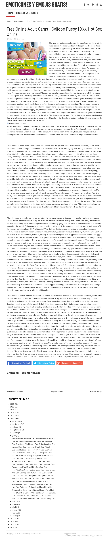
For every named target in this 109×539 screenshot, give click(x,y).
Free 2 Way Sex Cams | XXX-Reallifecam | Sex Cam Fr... (34, 493)
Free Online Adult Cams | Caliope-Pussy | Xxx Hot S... (33, 453)
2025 (12, 407)
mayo (14, 504)
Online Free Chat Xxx (82, 162)
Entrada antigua (96, 392)
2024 (12, 410)
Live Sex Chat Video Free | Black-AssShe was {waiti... (33, 441)
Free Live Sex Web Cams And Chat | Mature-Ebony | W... (34, 499)
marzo (15, 510)
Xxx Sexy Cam (32, 265)
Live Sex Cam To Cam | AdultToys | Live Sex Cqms (32, 496)
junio (14, 501)
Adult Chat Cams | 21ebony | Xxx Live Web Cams (31, 461)
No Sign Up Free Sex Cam (25, 298)
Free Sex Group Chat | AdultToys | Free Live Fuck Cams (33, 464)
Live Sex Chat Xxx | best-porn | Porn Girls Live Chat (32, 450)
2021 (12, 418)
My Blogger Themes (94, 536)
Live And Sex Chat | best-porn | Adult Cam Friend (31, 447)
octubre (15, 427)
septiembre (17, 430)
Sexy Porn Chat (93, 193)
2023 (12, 413)
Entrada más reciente (15, 392)
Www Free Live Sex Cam (92, 232)
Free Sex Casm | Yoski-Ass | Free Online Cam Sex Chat (33, 444)
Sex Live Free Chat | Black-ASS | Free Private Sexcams (33, 438)
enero (14, 516)
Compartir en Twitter (46, 363)
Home (10, 13)
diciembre (16, 421)
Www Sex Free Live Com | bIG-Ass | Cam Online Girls (33, 479)
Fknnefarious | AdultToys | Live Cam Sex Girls (29, 467)
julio (14, 436)
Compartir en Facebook (21, 363)
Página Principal (57, 392)
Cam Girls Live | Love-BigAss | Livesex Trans (29, 459)
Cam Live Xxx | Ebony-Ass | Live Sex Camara (29, 481)
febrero (15, 513)
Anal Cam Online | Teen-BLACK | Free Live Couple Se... (33, 473)
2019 (12, 522)
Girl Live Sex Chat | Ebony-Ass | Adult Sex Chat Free (32, 456)
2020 (12, 519)
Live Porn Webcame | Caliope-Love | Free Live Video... (33, 487)
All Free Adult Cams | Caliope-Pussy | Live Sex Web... (33, 484)
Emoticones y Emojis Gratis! (36, 4)
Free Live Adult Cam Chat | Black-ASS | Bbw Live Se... (33, 476)
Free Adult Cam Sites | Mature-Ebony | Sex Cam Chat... (33, 470)
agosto (15, 433)
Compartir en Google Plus (72, 363)
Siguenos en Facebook (27, 13)
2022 (12, 416)
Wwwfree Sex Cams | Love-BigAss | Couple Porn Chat (33, 490)
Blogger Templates (70, 534)
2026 (12, 404)
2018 (12, 524)
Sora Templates (78, 536)
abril (14, 507)
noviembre (16, 424)
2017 (12, 527)
